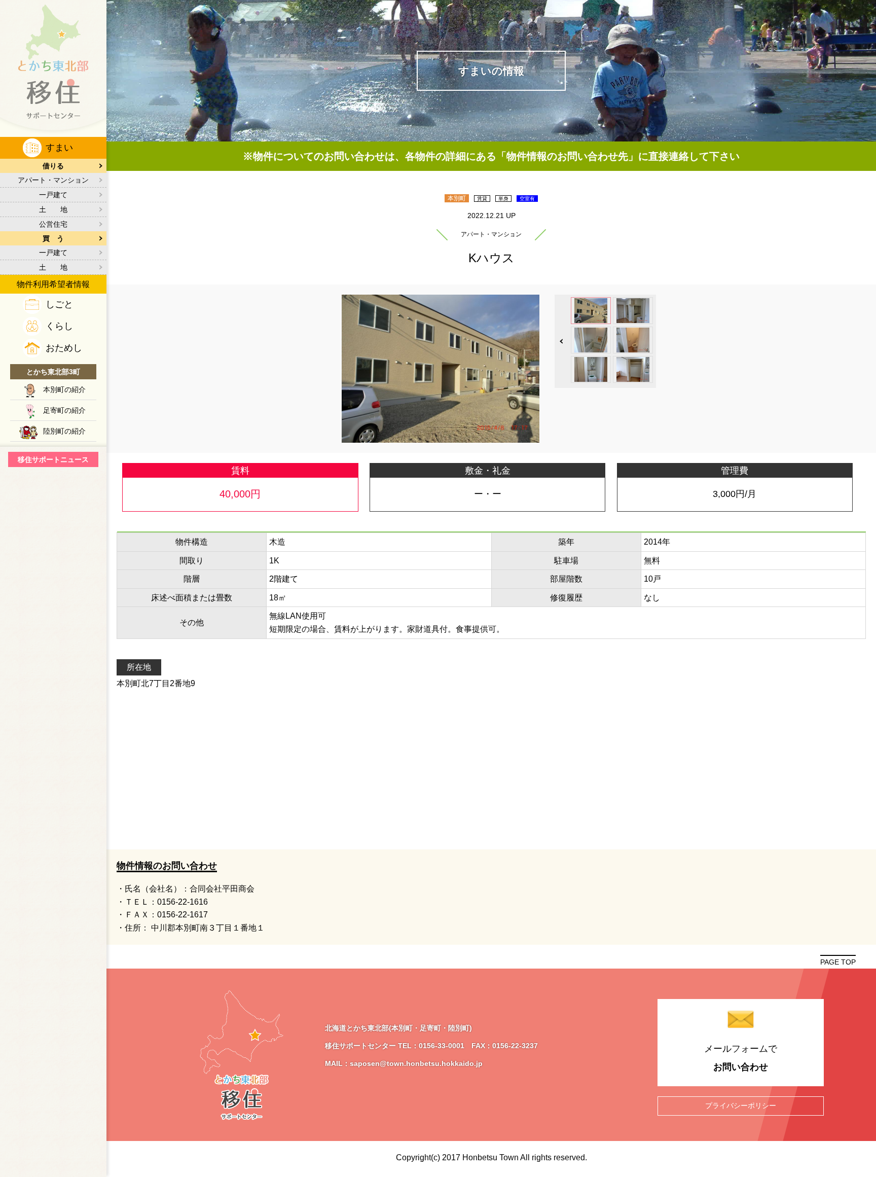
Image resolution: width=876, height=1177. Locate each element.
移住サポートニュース (53, 459)
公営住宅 (53, 224)
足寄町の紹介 (64, 410)
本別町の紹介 (64, 389)
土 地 (53, 209)
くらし (59, 326)
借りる (53, 166)
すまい (59, 147)
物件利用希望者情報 (53, 284)
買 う (53, 238)
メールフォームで (740, 1058)
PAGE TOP (838, 962)
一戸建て (53, 195)
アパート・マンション (53, 180)
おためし (64, 348)
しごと (59, 304)
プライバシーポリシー (740, 1105)
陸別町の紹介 (64, 431)
